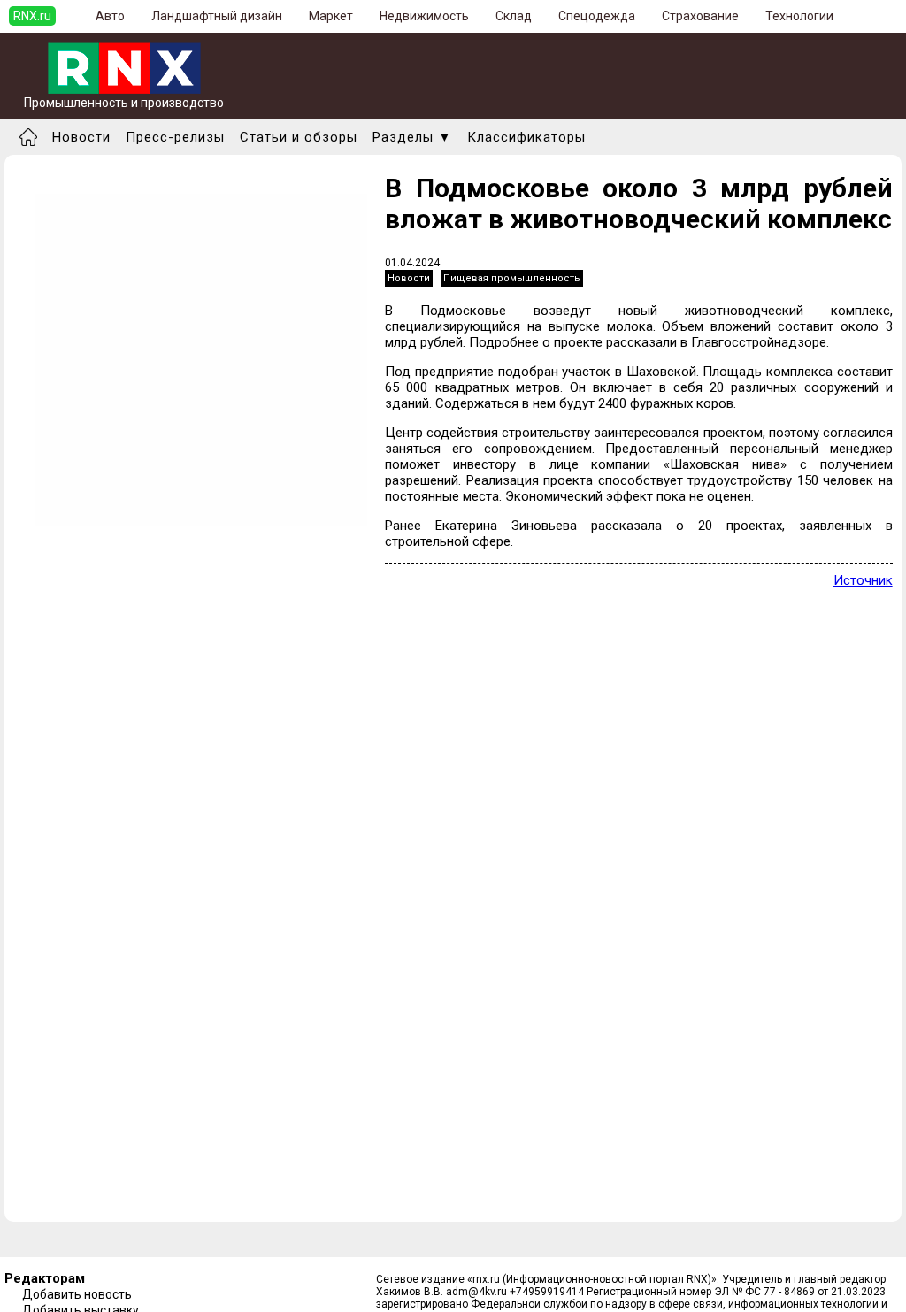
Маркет (331, 16)
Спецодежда (596, 16)
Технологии (799, 16)
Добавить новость (77, 1294)
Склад (513, 16)
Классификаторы (526, 137)
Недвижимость (424, 16)
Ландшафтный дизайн (216, 16)
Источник (863, 580)
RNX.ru (32, 16)
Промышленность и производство (124, 103)
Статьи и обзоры (298, 137)
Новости (81, 137)
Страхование (700, 16)
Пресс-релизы (175, 137)
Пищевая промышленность (511, 278)
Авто (110, 16)
